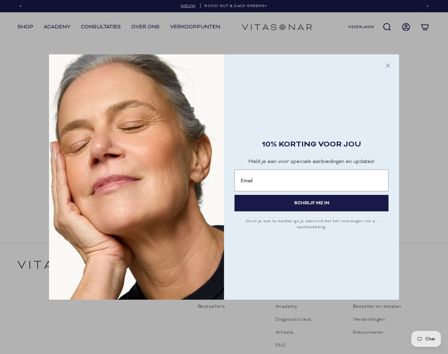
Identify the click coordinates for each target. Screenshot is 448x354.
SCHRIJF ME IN (311, 203)
